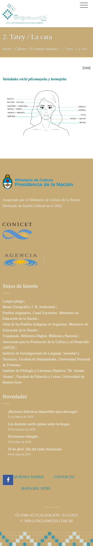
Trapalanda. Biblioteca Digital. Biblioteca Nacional (40, 336)
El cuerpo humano (43, 49)
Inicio (7, 49)
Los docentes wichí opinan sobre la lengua (38, 424)
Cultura (20, 49)
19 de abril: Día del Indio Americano (35, 449)
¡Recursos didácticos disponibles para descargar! (43, 412)
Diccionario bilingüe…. (25, 436)
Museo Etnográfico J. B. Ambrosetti (29, 307)
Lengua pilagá (13, 301)
